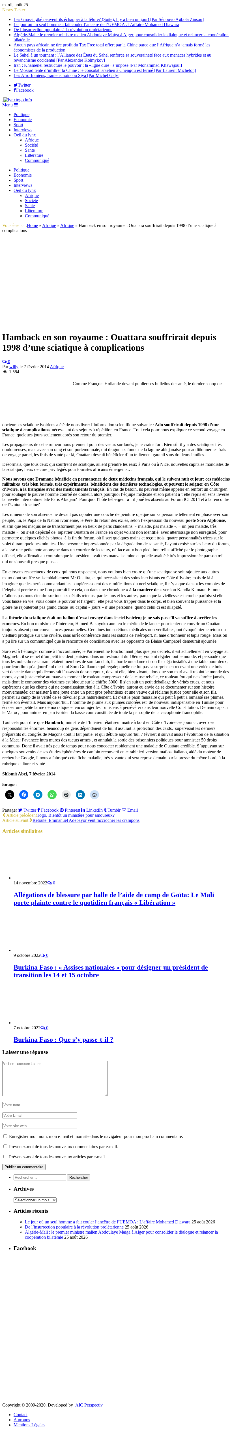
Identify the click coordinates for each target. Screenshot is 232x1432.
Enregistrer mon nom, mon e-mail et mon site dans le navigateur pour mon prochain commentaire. (96, 1136)
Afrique (32, 140)
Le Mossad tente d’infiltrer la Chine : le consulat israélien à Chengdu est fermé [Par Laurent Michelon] (105, 70)
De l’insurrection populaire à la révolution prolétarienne (63, 29)
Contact (20, 1414)
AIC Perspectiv (88, 1405)
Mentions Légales (29, 1424)
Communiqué (37, 160)
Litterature (34, 155)
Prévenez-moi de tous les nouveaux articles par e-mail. (57, 1156)
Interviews (23, 129)
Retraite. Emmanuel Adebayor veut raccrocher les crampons (86, 820)
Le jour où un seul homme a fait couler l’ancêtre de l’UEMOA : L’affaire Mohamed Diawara (96, 24)
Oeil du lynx (25, 134)
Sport (18, 124)
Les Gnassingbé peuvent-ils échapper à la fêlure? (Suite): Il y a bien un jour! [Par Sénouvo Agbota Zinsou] (109, 19)
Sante (30, 150)
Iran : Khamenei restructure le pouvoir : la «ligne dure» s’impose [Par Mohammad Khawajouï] (98, 65)
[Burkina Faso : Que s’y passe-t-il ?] (44, 1022)
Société (31, 145)
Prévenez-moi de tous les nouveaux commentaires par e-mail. (63, 1146)
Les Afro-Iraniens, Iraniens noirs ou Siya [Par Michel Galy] (66, 75)
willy (13, 366)
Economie (23, 119)
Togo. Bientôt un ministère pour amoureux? (76, 815)
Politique (21, 114)
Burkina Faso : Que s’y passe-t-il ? (63, 1039)
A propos (22, 1419)
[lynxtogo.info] (17, 99)
